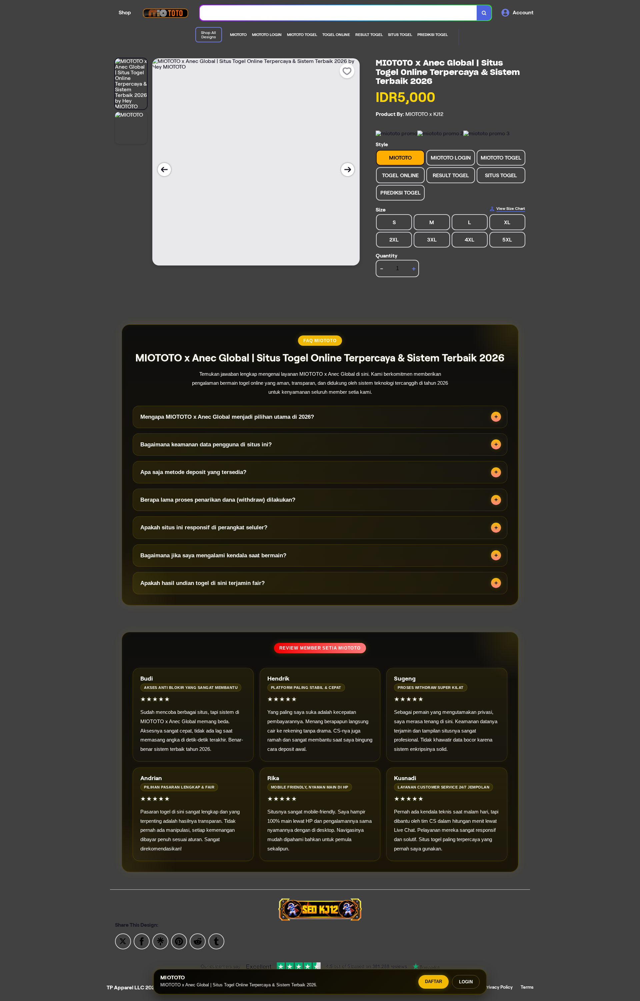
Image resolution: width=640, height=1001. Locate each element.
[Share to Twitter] (123, 941)
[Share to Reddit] (198, 941)
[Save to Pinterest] (179, 941)
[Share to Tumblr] (216, 941)
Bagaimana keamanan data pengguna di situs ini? (206, 444)
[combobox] (338, 12)
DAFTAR (433, 981)
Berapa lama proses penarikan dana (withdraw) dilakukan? (217, 500)
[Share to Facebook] (142, 941)
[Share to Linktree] (160, 941)
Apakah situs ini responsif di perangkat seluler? (203, 527)
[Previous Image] (164, 169)
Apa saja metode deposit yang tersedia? (193, 472)
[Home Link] (165, 13)
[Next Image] (348, 169)
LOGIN (466, 981)
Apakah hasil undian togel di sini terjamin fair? (202, 583)
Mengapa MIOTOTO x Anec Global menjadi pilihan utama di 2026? (227, 417)
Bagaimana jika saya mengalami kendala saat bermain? (213, 555)
